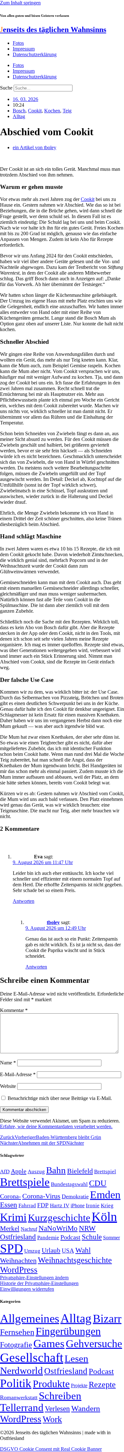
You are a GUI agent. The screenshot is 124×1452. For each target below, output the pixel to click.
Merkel (9, 1228)
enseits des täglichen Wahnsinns (53, 29)
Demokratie (75, 1196)
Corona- (10, 1196)
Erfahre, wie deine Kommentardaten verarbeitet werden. (56, 1126)
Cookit (35, 110)
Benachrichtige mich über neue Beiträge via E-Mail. (60, 1098)
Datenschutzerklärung (35, 54)
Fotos (18, 43)
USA (68, 1250)
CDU (98, 1183)
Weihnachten (18, 1260)
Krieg (107, 1205)
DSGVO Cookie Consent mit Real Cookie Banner (51, 1449)
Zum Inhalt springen (20, 2)
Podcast (70, 1237)
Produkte (51, 1383)
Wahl (83, 1250)
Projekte (79, 1385)
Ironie (93, 1205)
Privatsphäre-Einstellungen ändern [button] (34, 1277)
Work (52, 1419)
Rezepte (102, 1384)
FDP (43, 1205)
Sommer (111, 1238)
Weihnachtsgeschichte (75, 1260)
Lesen (76, 1358)
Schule (92, 1237)
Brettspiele (25, 1182)
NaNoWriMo (58, 1228)
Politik (15, 1383)
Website (8, 1086)
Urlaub (51, 1250)
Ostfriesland (18, 1237)
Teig (67, 110)
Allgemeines (29, 1318)
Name (8, 1062)
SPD (11, 1248)
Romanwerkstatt (19, 1397)
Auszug (36, 1171)
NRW (87, 1228)
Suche (6, 87)
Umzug (32, 1251)
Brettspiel (105, 1172)
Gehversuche (94, 1343)
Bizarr (107, 1318)
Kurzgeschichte (59, 1217)
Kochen (52, 110)
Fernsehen (17, 1332)
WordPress (19, 1270)
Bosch (19, 110)
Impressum (24, 48)
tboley (53, 922)
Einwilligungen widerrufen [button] (27, 1289)
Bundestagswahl (69, 1184)
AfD (5, 1172)
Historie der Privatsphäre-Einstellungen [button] (39, 1283)
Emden (105, 1195)
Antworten (23, 901)
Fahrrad (27, 1205)
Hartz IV (59, 1205)
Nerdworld (21, 1370)
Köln (104, 1216)
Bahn (56, 1170)
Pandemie (48, 1238)
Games (49, 1343)
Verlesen (57, 1408)
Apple (18, 1171)
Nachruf (29, 1229)
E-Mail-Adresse (18, 1074)
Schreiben (60, 1396)
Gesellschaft (31, 1357)
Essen (8, 1205)
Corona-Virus (41, 1196)
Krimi (13, 1217)
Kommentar (14, 1010)
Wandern (85, 1408)
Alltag (19, 116)
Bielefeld (80, 1171)
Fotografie (16, 1345)
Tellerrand (22, 1407)
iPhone (78, 1206)
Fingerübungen (68, 1331)
